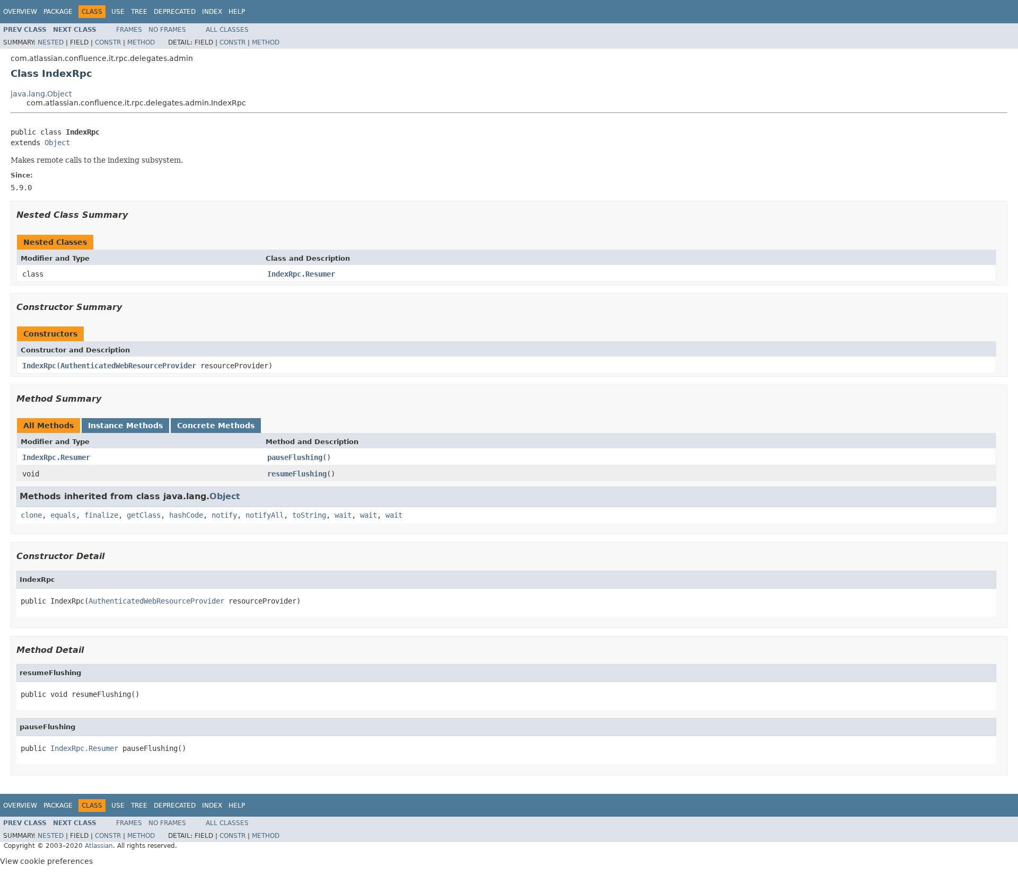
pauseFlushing (294, 457)
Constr (108, 42)
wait (343, 515)
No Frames (167, 29)
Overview (20, 11)
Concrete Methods (215, 425)
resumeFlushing (297, 474)
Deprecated (175, 11)
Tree (139, 11)
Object (57, 142)
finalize (101, 515)
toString (309, 515)
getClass (144, 515)
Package (58, 11)
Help (237, 11)
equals (63, 515)
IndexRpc (39, 365)
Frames (129, 29)
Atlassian (99, 846)
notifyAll (264, 515)
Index (212, 11)
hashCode (186, 515)
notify (224, 515)
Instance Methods (125, 425)
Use (118, 11)
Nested (51, 42)
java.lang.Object (41, 94)
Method (141, 42)
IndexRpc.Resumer (301, 274)
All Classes (227, 29)
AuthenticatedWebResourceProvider (128, 365)
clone (31, 515)
